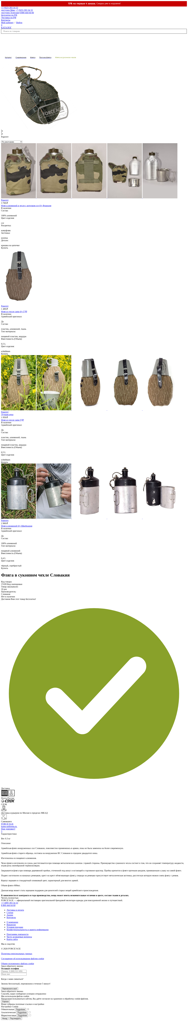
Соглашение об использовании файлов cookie (22, 958)
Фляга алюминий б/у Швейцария (16, 526)
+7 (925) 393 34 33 (9, 8)
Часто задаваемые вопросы (19, 937)
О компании (12, 922)
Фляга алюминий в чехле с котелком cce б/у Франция (26, 205)
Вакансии (11, 924)
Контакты (5, 20)
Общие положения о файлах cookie (17, 963)
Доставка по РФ (8, 17)
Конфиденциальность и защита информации (28, 929)
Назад (4, 1018)
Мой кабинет (7, 22)
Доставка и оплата (15, 910)
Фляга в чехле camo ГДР (12, 420)
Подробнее (20, 1009)
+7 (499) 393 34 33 (9, 903)
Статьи (10, 912)
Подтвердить (15, 1018)
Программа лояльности (17, 934)
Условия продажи (15, 927)
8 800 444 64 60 (8, 905)
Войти (19, 22)
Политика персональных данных (16, 953)
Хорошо (5, 1001)
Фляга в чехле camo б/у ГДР (14, 311)
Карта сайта (12, 939)
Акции (10, 915)
